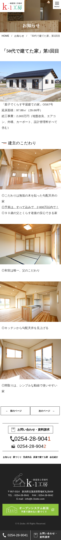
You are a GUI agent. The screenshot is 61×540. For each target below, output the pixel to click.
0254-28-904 (32, 439)
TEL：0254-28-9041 (18, 495)
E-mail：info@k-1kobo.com (30, 499)
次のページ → (47, 411)
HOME (5, 35)
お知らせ (19, 35)
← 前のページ (14, 411)
